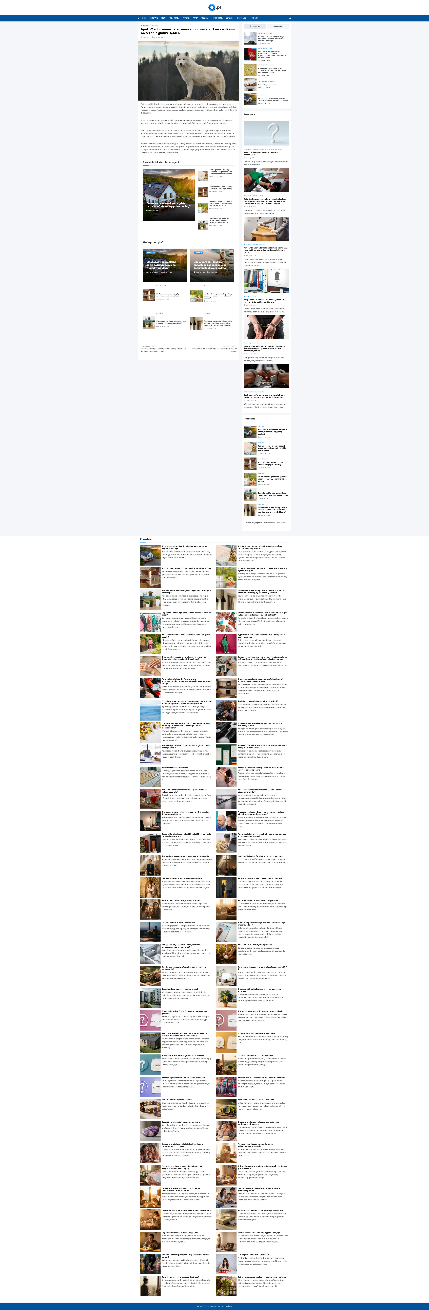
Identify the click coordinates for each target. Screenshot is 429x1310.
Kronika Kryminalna (250, 343)
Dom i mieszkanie (263, 81)
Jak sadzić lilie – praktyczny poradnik (255, 945)
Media (280, 149)
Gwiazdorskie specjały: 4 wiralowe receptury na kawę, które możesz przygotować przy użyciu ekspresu (262, 658)
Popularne (256, 26)
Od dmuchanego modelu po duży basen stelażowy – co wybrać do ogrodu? (221, 203)
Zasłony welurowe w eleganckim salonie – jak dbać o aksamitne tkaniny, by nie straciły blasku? (218, 323)
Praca (195, 18)
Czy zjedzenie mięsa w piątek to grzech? (180, 1233)
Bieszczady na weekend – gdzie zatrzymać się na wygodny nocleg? (168, 205)
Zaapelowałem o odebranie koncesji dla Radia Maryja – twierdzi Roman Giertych (264, 301)
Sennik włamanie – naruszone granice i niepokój (260, 878)
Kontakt (255, 18)
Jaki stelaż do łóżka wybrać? (175, 768)
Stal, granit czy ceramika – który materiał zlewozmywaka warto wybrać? (181, 946)
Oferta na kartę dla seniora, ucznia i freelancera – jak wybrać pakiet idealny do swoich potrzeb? (262, 614)
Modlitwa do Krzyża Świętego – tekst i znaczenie (260, 856)
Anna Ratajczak (158, 37)
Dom (144, 18)
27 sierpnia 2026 (216, 208)
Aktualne (278, 26)
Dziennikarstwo (265, 149)
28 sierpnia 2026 (216, 177)
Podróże (186, 18)
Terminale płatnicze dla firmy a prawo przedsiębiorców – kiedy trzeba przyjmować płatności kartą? (186, 681)
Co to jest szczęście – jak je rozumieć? (255, 1055)
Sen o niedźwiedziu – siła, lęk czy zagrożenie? (259, 900)
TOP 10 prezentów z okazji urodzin (253, 1255)
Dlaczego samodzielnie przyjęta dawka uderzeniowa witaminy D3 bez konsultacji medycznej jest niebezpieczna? (186, 725)
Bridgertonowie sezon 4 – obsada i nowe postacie (260, 1011)
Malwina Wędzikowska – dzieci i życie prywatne (183, 1078)
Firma (163, 18)
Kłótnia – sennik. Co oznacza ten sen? (179, 923)
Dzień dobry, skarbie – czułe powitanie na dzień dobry (186, 1210)
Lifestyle (274, 149)
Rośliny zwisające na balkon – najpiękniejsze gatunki (262, 1277)
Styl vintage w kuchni (267, 85)
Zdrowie (229, 18)
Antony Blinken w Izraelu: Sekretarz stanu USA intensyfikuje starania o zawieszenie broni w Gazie (265, 250)
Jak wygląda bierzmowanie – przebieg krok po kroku (185, 856)
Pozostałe (241, 18)
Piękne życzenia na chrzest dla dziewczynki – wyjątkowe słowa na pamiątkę (183, 1167)
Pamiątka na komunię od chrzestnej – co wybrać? (260, 1210)
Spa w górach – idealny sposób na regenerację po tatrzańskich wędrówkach (220, 172)
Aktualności (145, 26)
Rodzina (204, 18)
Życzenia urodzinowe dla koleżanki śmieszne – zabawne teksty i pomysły (183, 1145)
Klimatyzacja (251, 523)
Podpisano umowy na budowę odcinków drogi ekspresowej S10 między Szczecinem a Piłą (163, 350)
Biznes (255, 195)
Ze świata (269, 33)
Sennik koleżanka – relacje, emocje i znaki (181, 900)
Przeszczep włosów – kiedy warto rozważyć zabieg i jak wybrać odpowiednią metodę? (261, 813)
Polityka (255, 244)
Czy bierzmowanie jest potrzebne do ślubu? (182, 878)
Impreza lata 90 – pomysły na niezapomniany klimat (261, 1078)
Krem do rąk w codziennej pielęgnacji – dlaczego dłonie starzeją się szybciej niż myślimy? (184, 658)
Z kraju (260, 195)
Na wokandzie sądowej (265, 343)
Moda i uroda (174, 18)
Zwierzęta (154, 26)
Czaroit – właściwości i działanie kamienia (181, 1122)
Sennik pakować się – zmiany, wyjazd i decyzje (259, 1233)
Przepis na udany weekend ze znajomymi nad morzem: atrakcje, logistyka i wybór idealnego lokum (187, 702)
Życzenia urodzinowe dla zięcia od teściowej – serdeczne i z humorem (259, 1123)
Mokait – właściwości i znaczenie (177, 1100)
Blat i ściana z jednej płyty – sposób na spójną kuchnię (221, 188)
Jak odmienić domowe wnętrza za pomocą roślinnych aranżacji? (219, 220)
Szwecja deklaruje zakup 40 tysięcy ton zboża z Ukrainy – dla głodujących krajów (272, 70)
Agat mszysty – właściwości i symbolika (256, 1100)
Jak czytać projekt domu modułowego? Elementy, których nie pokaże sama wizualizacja (185, 1034)
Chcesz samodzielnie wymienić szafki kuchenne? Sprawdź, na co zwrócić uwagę (260, 680)
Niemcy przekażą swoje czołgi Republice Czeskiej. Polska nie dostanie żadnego (271, 39)
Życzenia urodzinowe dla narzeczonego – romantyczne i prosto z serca (181, 1189)
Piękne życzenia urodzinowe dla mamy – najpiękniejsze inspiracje (256, 1145)
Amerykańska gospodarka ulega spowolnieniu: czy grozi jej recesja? (214, 350)
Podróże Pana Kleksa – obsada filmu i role (256, 1033)
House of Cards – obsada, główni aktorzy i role (183, 1055)
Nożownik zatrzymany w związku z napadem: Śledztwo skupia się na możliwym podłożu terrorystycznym (264, 348)
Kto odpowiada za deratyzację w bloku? (180, 989)
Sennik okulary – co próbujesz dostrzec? (180, 1277)
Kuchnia (272, 81)
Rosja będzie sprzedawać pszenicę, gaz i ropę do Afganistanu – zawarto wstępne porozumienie (272, 54)
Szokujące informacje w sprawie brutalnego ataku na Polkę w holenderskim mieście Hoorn (265, 396)
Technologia (217, 18)
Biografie (154, 18)
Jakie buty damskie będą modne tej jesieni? (258, 701)
